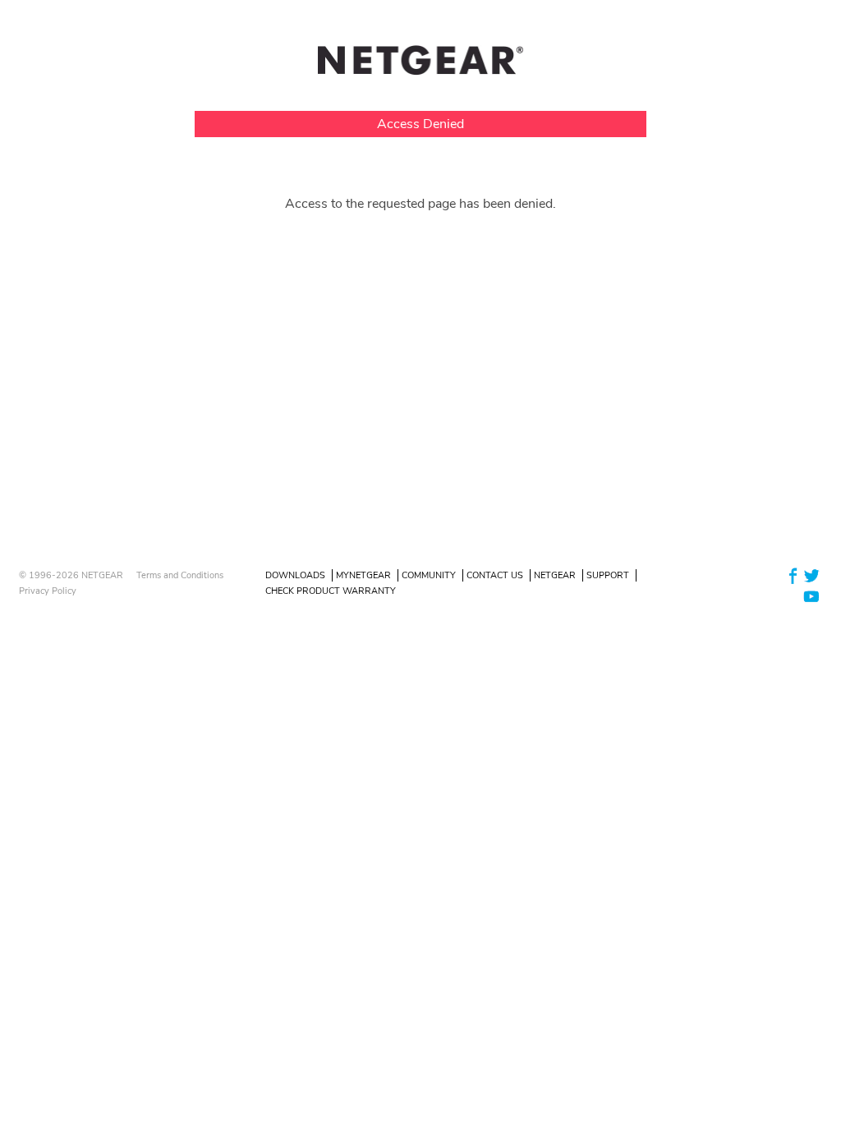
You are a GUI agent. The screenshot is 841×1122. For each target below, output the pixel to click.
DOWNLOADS (295, 575)
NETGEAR (555, 575)
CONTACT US (494, 575)
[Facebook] (793, 574)
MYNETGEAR (363, 575)
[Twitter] (811, 574)
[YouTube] (811, 596)
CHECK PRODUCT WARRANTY (330, 591)
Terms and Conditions (179, 575)
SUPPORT (607, 575)
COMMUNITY (429, 575)
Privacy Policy (47, 591)
